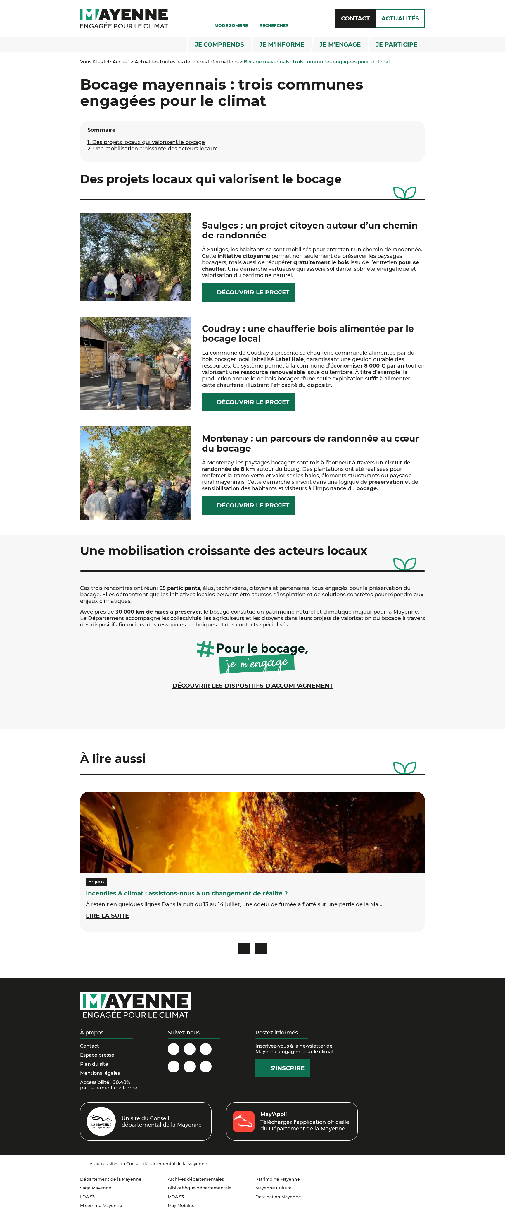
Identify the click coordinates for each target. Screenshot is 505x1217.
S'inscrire (287, 1068)
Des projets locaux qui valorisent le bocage (146, 142)
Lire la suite (107, 915)
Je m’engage (340, 44)
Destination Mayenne (278, 1196)
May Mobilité (181, 1205)
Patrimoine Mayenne (277, 1179)
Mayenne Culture (273, 1188)
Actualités (400, 18)
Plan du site (94, 1064)
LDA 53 (87, 1196)
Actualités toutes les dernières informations (187, 62)
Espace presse (97, 1055)
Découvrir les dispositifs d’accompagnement (252, 685)
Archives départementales (196, 1179)
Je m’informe (281, 44)
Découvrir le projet (253, 292)
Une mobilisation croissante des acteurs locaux (152, 148)
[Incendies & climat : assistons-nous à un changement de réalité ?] (252, 832)
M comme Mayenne (101, 1205)
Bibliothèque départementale (199, 1188)
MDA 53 (176, 1196)
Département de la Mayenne (110, 1179)
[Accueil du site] (124, 18)
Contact (355, 18)
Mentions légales (100, 1073)
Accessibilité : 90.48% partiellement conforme (108, 1085)
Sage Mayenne (95, 1188)
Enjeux (96, 882)
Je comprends (219, 44)
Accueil (121, 62)
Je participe (396, 44)
